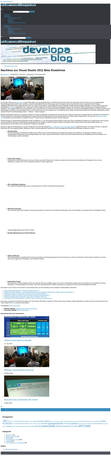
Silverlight (44, 423)
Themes (12, 107)
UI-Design (74, 423)
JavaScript (66, 421)
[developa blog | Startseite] (18, 5)
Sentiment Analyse (37, 423)
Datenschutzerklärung (11, 449)
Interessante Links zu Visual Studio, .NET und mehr (21, 399)
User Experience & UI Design (17, 22)
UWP (36, 426)
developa (6, 74)
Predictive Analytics (20, 423)
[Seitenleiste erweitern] (1, 406)
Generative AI (57, 421)
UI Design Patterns (82, 423)
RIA (27, 423)
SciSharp (31, 423)
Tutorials (10, 19)
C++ (13, 421)
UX (39, 426)
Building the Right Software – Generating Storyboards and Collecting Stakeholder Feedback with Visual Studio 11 (39, 292)
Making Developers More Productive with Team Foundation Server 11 (25, 296)
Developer (25, 421)
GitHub (61, 421)
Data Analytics (18, 421)
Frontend (52, 421)
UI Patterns (89, 423)
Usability (9, 426)
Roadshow (19, 102)
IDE (11, 305)
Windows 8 (59, 426)
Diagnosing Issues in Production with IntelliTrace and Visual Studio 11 (25, 293)
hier (14, 302)
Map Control (93, 421)
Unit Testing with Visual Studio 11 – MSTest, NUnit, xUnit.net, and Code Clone (28, 298)
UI (68, 423)
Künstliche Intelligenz (75, 421)
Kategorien (7, 16)
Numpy (13, 423)
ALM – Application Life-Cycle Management (62, 126)
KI (70, 421)
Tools (65, 423)
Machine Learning (85, 421)
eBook (34, 421)
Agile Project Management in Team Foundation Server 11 (21, 290)
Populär (8, 438)
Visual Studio (16, 305)
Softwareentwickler (55, 423)
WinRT (76, 426)
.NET (5, 420)
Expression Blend (43, 421)
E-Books (30, 421)
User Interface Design (28, 426)
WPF (81, 425)
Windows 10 (68, 426)
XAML (87, 425)
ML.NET (98, 421)
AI (10, 421)
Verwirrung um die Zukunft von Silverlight (17, 340)
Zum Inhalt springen (7, 1)
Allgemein (11, 21)
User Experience (16, 426)
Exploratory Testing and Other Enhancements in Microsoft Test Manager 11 (27, 295)
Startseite (7, 15)
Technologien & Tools (14, 18)
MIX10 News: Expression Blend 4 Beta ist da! (19, 370)
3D (9, 421)
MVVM (8, 423)
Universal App (97, 423)
